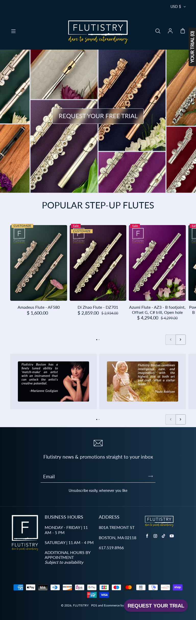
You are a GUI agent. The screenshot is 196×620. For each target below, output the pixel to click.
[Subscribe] (150, 476)
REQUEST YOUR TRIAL (156, 605)
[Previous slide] (170, 340)
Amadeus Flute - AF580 (39, 307)
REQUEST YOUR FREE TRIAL (98, 115)
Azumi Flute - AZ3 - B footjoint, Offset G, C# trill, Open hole (157, 309)
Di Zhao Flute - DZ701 (98, 307)
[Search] (158, 31)
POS (94, 605)
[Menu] (13, 31)
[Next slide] (181, 340)
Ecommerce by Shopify (119, 605)
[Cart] (183, 31)
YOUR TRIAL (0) (192, 47)
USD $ (175, 6)
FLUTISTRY (81, 605)
